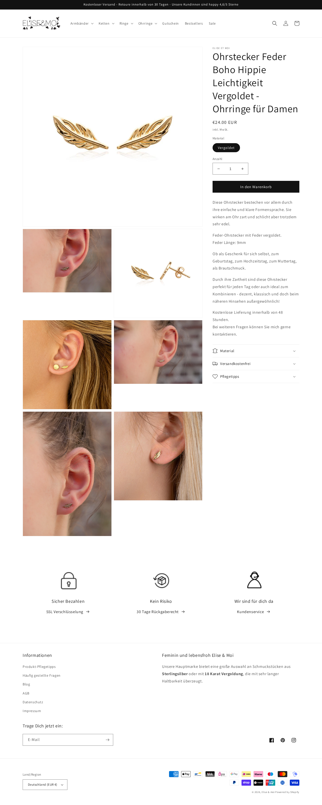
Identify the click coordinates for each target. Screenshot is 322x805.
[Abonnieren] (107, 740)
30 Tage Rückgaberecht (158, 611)
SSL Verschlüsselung (64, 611)
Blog (26, 684)
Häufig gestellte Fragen (42, 675)
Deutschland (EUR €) (42, 784)
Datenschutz (33, 702)
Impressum (32, 711)
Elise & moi (268, 792)
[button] (81, 23)
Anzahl (217, 159)
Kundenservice (250, 611)
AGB (26, 693)
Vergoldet (226, 147)
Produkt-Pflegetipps (39, 666)
